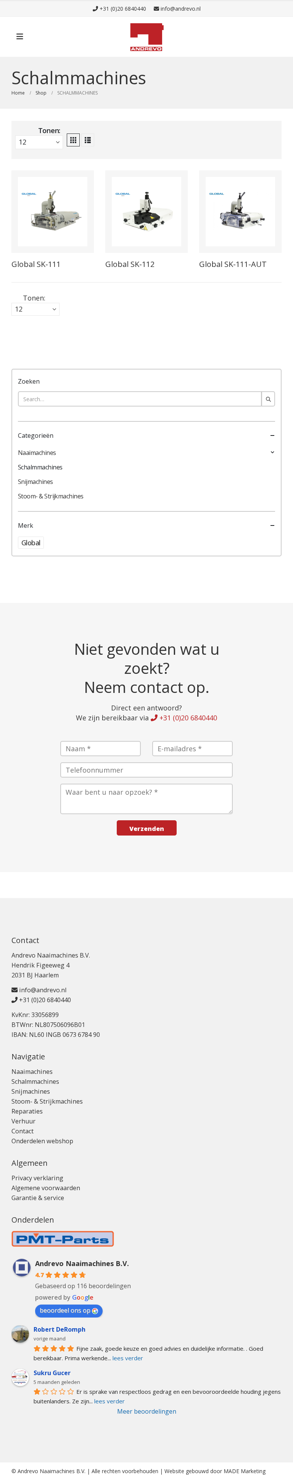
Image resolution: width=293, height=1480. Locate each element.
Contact (22, 1131)
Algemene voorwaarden (45, 1188)
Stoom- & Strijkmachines (51, 496)
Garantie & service (37, 1198)
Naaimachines (37, 452)
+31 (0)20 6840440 (122, 8)
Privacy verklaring (37, 1178)
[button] (19, 36)
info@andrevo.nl (180, 8)
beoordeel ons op (65, 1310)
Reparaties (27, 1111)
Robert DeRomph (59, 1329)
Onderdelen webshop (42, 1141)
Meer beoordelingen (146, 1411)
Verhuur (23, 1121)
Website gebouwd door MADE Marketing (215, 1471)
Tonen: (49, 130)
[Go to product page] (52, 211)
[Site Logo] (146, 37)
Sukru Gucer (52, 1373)
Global (30, 542)
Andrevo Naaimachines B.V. (82, 1263)
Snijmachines (35, 481)
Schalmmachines (40, 467)
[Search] (268, 399)
